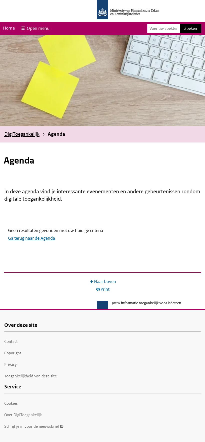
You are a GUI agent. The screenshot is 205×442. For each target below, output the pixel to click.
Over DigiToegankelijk (23, 414)
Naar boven (105, 281)
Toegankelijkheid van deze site (30, 376)
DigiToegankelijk (22, 134)
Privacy (10, 364)
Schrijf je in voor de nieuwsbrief (31, 426)
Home (9, 28)
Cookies (11, 403)
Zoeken (190, 28)
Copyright (12, 353)
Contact (11, 341)
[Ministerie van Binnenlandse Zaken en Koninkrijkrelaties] (102, 9)
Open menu (38, 28)
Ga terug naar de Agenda (31, 238)
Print (105, 289)
